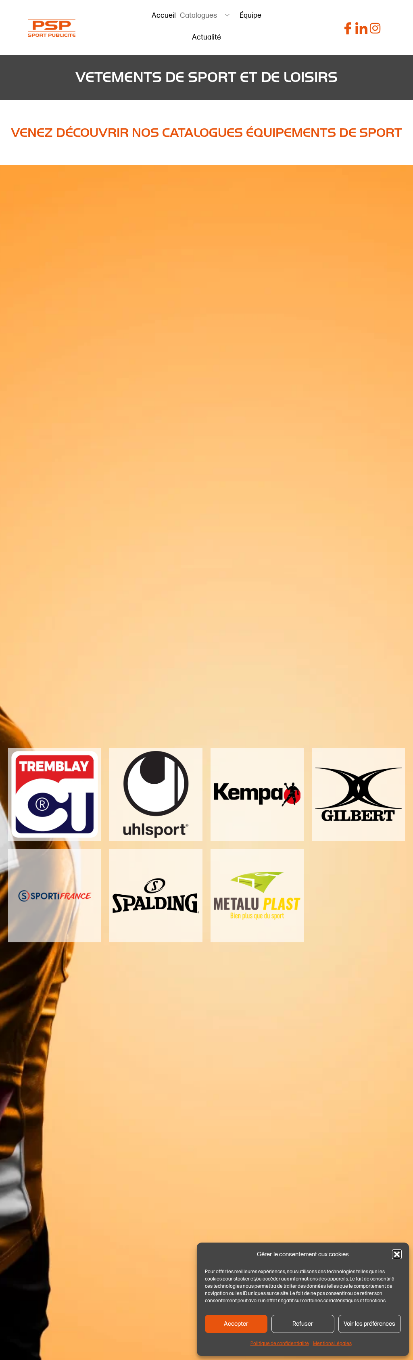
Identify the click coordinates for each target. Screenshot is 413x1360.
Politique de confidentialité (279, 1344)
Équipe (250, 15)
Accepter (236, 1323)
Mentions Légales (332, 1344)
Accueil (164, 15)
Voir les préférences (369, 1323)
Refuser (302, 1323)
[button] (397, 1254)
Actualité (206, 37)
